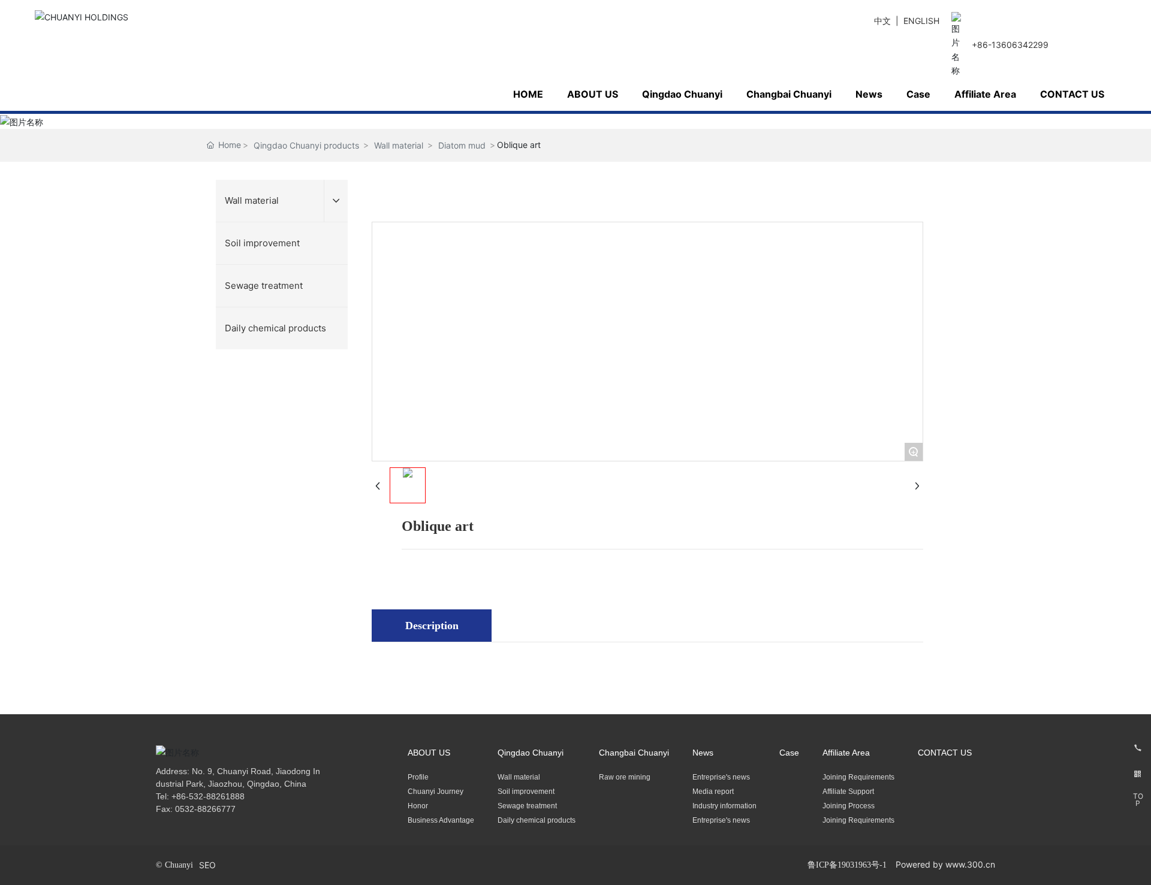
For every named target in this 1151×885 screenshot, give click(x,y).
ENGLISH (921, 21)
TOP (1138, 800)
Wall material (398, 145)
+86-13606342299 (1010, 45)
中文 (882, 21)
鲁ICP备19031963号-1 (847, 864)
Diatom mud (462, 145)
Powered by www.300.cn (945, 864)
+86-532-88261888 (208, 796)
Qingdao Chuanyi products (306, 145)
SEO (207, 865)
